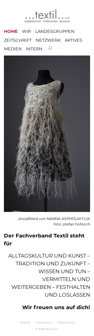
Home (11, 31)
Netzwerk (48, 40)
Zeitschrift (18, 40)
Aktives (73, 40)
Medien (13, 49)
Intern (34, 49)
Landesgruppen (54, 31)
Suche (49, 48)
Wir (26, 31)
